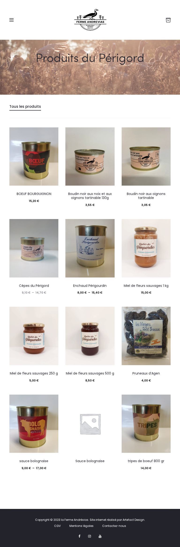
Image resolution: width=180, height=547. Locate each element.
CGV (57, 526)
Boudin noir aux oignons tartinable (146, 195)
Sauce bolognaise (90, 461)
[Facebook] (79, 536)
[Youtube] (100, 536)
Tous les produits (25, 106)
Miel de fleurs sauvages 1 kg (146, 285)
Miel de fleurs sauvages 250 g (34, 373)
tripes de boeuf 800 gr (146, 461)
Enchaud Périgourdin (90, 285)
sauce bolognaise (33, 461)
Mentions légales (81, 526)
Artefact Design (133, 520)
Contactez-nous (114, 526)
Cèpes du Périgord (34, 285)
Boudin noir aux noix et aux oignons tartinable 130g (90, 195)
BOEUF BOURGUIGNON (34, 193)
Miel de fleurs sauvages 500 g (90, 373)
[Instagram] (89, 536)
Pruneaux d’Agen (146, 373)
